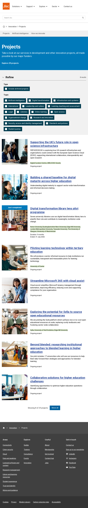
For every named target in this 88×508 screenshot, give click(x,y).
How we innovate (38, 33)
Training (27, 450)
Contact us (68, 6)
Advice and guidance (10, 490)
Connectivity (7, 445)
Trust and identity (9, 486)
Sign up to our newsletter (75, 450)
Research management (11, 470)
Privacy (13, 502)
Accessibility (56, 502)
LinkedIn (72, 454)
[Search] (83, 18)
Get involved (49, 454)
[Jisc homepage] (6, 6)
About (47, 445)
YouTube (72, 467)
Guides (26, 445)
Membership (49, 450)
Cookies (5, 502)
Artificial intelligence (20, 33)
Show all (55, 408)
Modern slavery (24, 502)
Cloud (5, 454)
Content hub (49, 458)
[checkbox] (17, 89)
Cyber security (8, 450)
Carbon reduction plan (41, 502)
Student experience (10, 481)
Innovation (12, 26)
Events (26, 458)
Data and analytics (9, 458)
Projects (22, 26)
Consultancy (28, 454)
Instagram (72, 458)
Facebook (72, 463)
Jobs (46, 463)
